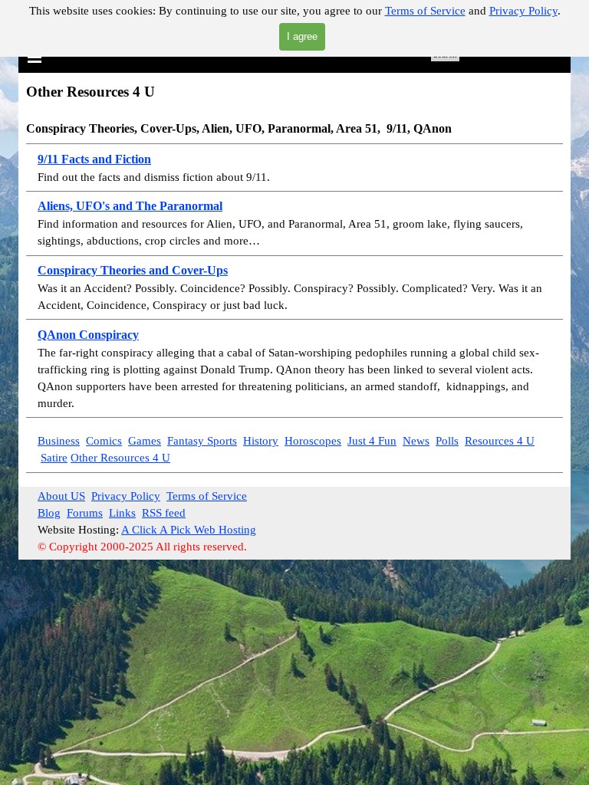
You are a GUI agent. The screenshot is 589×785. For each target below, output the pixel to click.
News (416, 441)
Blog (49, 513)
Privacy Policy (523, 11)
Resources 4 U (500, 441)
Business (59, 441)
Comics (104, 441)
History (260, 441)
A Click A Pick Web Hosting (188, 530)
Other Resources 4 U (120, 458)
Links (122, 513)
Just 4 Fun (372, 441)
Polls (447, 441)
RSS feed (164, 513)
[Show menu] (34, 56)
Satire (54, 458)
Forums (85, 513)
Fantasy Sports (202, 441)
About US (61, 496)
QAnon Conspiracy (88, 334)
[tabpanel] (294, 249)
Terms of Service (425, 11)
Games (144, 441)
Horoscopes (313, 441)
